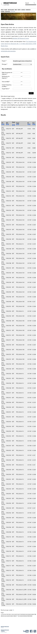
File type (4, 64)
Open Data (13, 11)
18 (21, 614)
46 (25, 616)
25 (31, 614)
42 (20, 616)
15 (16, 614)
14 (15, 614)
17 (19, 614)
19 (22, 614)
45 (24, 616)
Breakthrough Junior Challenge (5, 631)
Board (5, 9)
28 (35, 614)
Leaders (2, 11)
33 (7, 616)
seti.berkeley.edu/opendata (8, 51)
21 (25, 614)
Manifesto (28, 9)
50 (11, 610)
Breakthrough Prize (5, 627)
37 (12, 616)
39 (15, 616)
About (2, 9)
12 (12, 614)
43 (21, 616)
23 (28, 614)
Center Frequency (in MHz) (6, 85)
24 (29, 614)
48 (28, 616)
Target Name (5, 89)
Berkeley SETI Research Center (21, 38)
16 (18, 614)
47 (27, 616)
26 (32, 614)
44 (23, 616)
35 (10, 616)
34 (8, 616)
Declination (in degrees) (6, 77)
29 (1, 616)
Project (4, 61)
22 (26, 614)
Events (19, 9)
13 (13, 614)
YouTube (26, 631)
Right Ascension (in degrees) (7, 73)
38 (14, 616)
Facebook (31, 631)
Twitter (35, 631)
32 (5, 616)
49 (30, 616)
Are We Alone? (11, 9)
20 (10, 610)
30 (2, 616)
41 (18, 616)
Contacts (23, 9)
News (16, 9)
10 (9, 614)
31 (4, 616)
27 (33, 614)
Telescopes (7, 11)
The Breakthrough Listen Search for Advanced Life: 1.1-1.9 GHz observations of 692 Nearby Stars (18, 44)
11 (10, 614)
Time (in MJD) (5, 81)
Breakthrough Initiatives (2, 3)
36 (11, 616)
